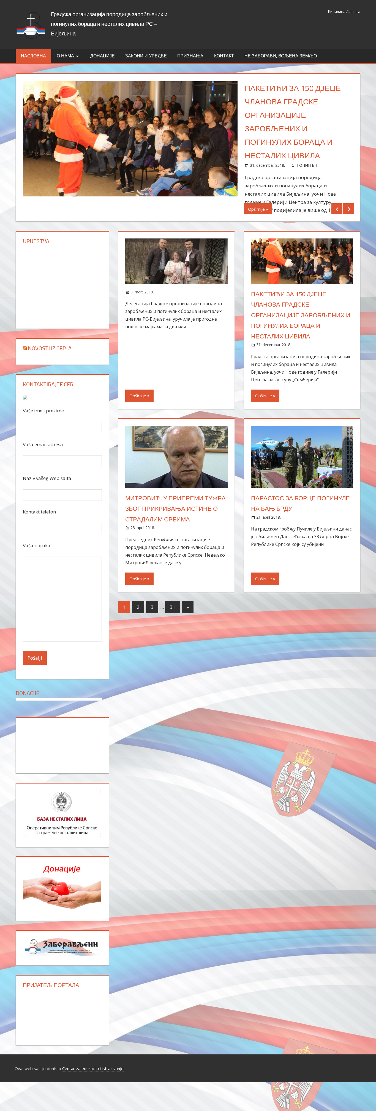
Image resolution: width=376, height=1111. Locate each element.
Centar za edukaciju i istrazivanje (93, 1068)
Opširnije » (258, 209)
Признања (190, 55)
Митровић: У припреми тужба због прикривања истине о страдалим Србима (175, 508)
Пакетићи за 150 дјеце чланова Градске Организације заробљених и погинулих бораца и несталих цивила (300, 315)
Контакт (224, 55)
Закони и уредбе (146, 55)
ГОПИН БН (307, 165)
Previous (336, 208)
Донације (102, 55)
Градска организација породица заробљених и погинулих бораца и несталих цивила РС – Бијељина (109, 24)
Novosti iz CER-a (50, 348)
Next (348, 208)
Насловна (33, 55)
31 (172, 607)
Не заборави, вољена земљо (280, 55)
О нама (65, 55)
